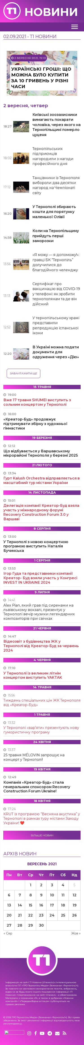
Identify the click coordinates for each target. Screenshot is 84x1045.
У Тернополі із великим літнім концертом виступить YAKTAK (32, 675)
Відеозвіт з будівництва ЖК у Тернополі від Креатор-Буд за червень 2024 (41, 646)
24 (52, 915)
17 (52, 905)
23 (41, 915)
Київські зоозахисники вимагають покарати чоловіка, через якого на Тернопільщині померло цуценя (56, 125)
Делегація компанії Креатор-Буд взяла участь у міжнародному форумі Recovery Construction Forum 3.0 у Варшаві (41, 512)
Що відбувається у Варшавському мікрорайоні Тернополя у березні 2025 (40, 453)
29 (30, 925)
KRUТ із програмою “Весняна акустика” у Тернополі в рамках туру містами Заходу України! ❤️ (41, 818)
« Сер (8, 933)
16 (41, 905)
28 (19, 925)
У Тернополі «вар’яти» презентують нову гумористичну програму (41, 730)
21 (20, 915)
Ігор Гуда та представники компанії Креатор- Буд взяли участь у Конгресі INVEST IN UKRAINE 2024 (40, 578)
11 (63, 895)
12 (74, 895)
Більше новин (42, 835)
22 (30, 915)
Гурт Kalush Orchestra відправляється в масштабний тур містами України (41, 480)
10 (52, 895)
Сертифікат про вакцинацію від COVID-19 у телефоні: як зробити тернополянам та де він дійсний (56, 294)
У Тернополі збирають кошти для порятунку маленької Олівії (54, 212)
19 (75, 905)
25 (63, 915)
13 (9, 905)
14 (20, 905)
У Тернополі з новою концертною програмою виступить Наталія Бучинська (35, 546)
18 (63, 905)
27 (9, 925)
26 (74, 915)
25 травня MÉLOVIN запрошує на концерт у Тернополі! (34, 757)
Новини (51, 12)
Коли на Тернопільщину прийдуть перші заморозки (55, 236)
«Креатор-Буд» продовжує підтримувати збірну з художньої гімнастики (35, 423)
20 (9, 915)
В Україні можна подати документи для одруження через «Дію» (55, 352)
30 (41, 925)
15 (30, 905)
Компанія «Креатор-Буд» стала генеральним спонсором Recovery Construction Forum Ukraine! (36, 787)
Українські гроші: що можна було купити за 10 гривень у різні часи (41, 77)
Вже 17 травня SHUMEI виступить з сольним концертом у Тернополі (37, 402)
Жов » (76, 933)
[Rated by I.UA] (14, 1033)
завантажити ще (23, 373)
